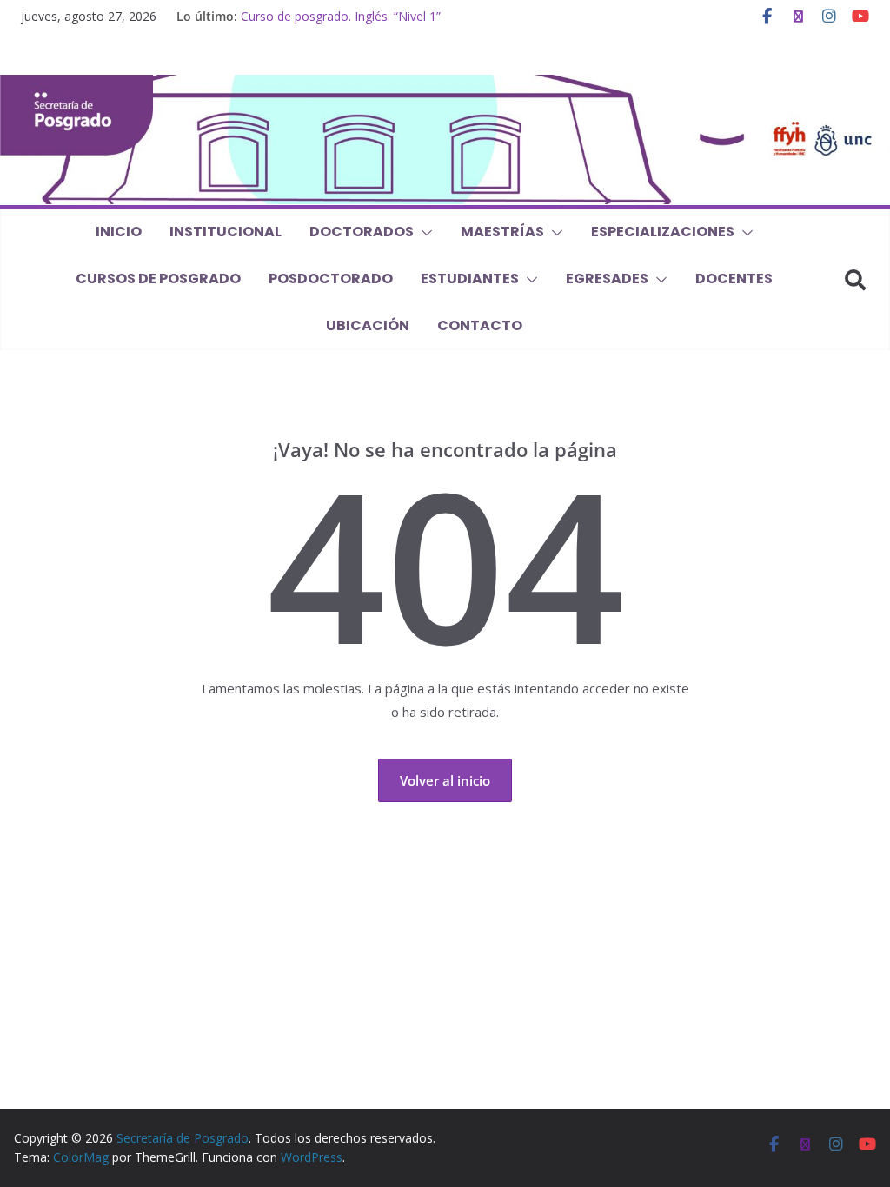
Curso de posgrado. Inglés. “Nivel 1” (341, 16)
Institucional (225, 232)
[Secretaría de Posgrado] (445, 85)
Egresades (607, 278)
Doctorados (361, 232)
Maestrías (502, 232)
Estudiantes (470, 278)
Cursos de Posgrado (158, 278)
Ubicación (367, 325)
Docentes (734, 278)
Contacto (479, 325)
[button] (423, 233)
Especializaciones (662, 232)
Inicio (119, 232)
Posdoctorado (331, 278)
